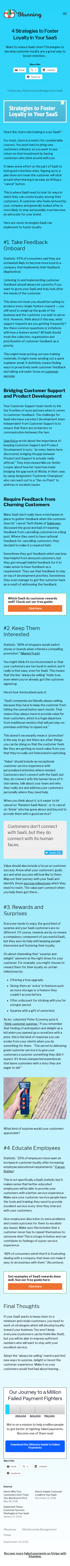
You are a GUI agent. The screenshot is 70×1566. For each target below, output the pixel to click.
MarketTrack (30, 653)
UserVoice (11, 441)
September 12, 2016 (16, 1541)
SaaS (59, 90)
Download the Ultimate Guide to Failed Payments (35, 1446)
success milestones (37, 883)
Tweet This (55, 852)
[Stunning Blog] (29, 14)
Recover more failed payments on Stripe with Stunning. (35, 1555)
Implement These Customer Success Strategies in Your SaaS (16, 1510)
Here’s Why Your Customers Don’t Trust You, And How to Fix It (16, 1494)
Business (15, 90)
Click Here (35, 608)
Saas (8, 1535)
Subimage (54, 523)
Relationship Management (39, 90)
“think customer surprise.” (21, 1024)
